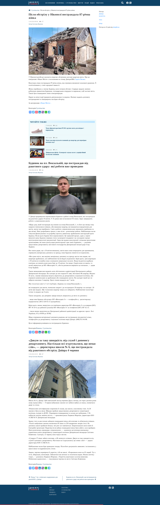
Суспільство (71, 3)
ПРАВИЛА (52, 492)
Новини (39, 328)
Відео (92, 3)
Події (87, 3)
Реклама (100, 3)
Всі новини (50, 3)
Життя (80, 3)
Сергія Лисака (80, 79)
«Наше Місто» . (45, 103)
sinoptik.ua (116, 27)
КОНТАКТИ (52, 494)
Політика (60, 3)
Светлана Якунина (37, 24)
